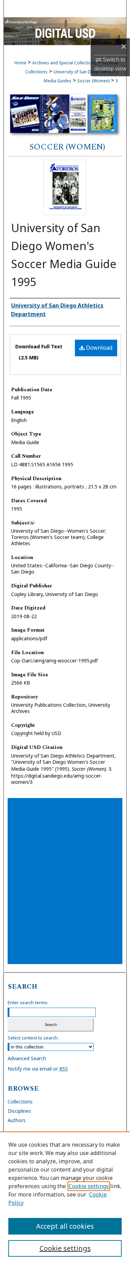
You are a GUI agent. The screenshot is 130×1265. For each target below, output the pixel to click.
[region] (65, 1198)
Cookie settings (89, 1186)
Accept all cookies (65, 1226)
